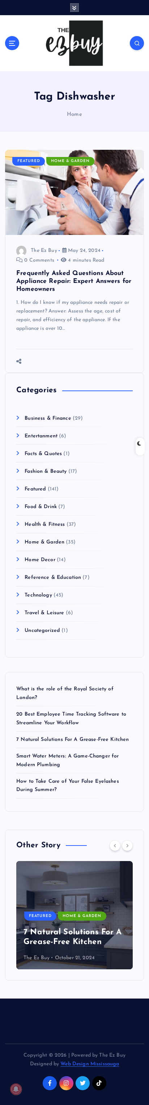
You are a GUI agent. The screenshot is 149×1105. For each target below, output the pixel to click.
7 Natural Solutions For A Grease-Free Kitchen (72, 739)
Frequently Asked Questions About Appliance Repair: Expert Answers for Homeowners (73, 281)
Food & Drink (41, 507)
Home (74, 114)
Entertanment (41, 436)
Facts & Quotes (43, 454)
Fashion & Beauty (46, 471)
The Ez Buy (44, 250)
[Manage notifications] (16, 1089)
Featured (28, 161)
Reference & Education (53, 577)
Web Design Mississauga (89, 1064)
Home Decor (40, 560)
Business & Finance (48, 418)
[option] (74, 915)
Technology (38, 595)
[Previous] (115, 845)
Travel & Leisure (44, 613)
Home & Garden (70, 161)
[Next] (127, 845)
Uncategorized (42, 630)
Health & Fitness (45, 524)
